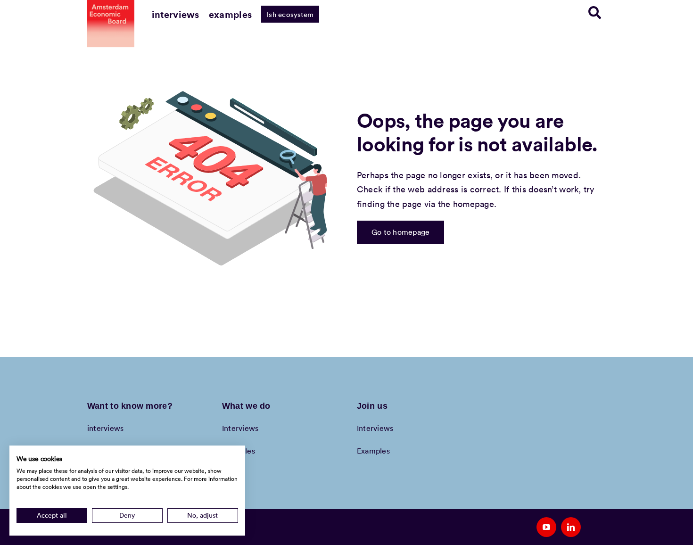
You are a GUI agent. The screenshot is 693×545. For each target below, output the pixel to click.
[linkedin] (571, 527)
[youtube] (546, 527)
